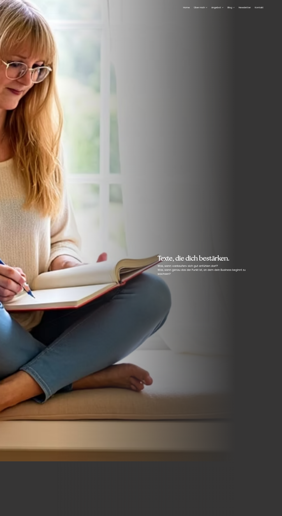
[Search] (233, 7)
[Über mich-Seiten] (206, 7)
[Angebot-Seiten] (222, 7)
